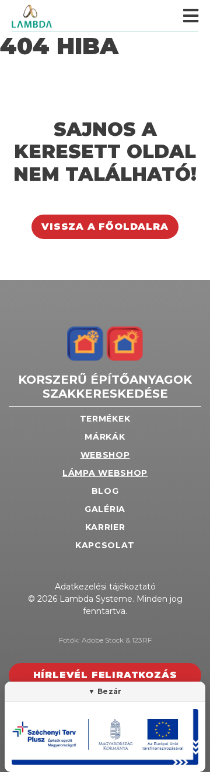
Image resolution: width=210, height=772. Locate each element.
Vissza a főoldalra (104, 226)
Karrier (105, 527)
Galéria (105, 509)
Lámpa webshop (105, 473)
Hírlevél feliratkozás (105, 674)
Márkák (105, 436)
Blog (105, 491)
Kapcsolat (105, 545)
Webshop (105, 455)
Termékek (105, 418)
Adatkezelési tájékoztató (105, 586)
